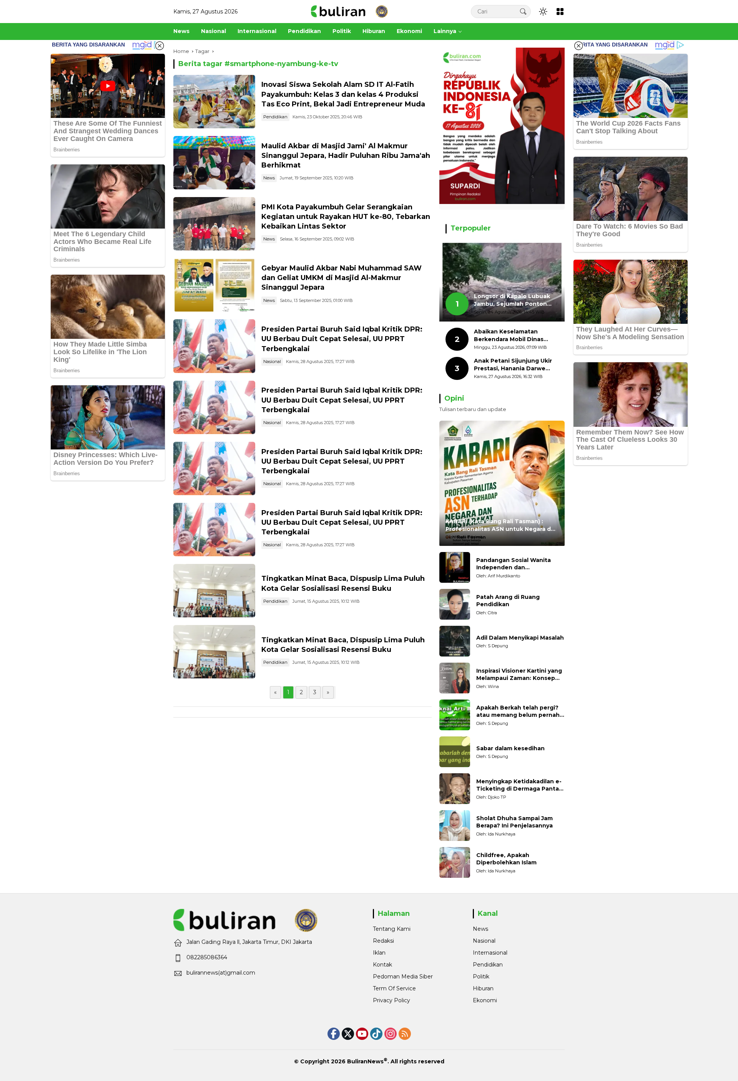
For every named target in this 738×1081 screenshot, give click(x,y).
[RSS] (405, 1034)
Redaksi (383, 940)
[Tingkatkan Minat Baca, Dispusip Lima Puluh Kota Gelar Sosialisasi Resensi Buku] (214, 590)
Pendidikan (275, 116)
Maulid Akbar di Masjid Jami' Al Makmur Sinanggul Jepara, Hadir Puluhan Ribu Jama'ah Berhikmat (345, 155)
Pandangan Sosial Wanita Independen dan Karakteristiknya (513, 564)
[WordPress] (376, 1034)
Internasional (490, 952)
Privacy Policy (391, 1000)
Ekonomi (485, 1000)
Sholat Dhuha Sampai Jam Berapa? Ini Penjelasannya (514, 822)
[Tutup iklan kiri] (160, 46)
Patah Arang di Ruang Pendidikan (508, 601)
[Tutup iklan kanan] (578, 46)
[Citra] (454, 604)
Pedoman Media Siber (403, 976)
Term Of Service (394, 988)
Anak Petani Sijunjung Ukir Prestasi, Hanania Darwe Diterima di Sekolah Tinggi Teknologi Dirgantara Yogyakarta (513, 364)
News (269, 178)
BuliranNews (365, 1061)
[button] (523, 11)
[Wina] (454, 678)
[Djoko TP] (454, 788)
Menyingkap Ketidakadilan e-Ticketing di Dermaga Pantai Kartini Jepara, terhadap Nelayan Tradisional (519, 785)
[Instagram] (390, 1034)
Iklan (379, 952)
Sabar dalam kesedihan (510, 748)
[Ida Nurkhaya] (454, 825)
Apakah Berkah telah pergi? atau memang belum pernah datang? (518, 711)
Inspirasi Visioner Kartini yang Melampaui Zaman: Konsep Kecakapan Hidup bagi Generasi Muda (519, 674)
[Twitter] (348, 1034)
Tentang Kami (392, 928)
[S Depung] (454, 641)
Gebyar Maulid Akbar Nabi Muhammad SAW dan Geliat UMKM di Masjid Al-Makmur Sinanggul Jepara (341, 278)
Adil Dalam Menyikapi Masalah (520, 637)
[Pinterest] (362, 1034)
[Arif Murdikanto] (454, 567)
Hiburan (483, 988)
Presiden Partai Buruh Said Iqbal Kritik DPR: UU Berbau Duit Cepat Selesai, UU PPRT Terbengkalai (341, 339)
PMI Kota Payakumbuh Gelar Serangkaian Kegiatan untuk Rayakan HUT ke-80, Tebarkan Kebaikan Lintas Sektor (345, 216)
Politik (481, 976)
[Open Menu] (560, 11)
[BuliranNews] (349, 11)
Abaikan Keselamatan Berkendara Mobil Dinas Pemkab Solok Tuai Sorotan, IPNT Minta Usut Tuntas (515, 335)
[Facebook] (333, 1034)
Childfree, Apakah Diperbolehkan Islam (506, 859)
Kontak (382, 964)
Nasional (272, 361)
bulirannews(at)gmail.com (220, 972)
